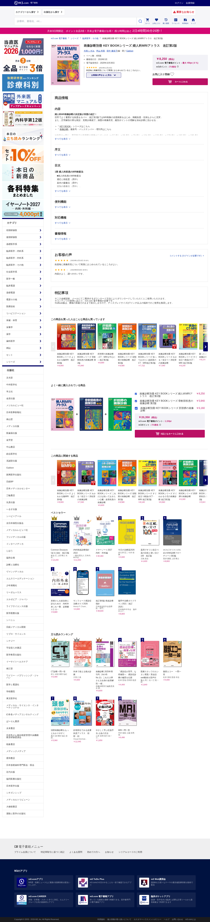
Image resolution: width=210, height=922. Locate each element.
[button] (205, 346)
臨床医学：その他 (90, 38)
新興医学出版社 (13, 474)
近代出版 (10, 772)
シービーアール (13, 516)
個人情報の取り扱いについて (119, 919)
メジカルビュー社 (15, 405)
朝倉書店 (10, 744)
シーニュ (10, 620)
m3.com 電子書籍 (59, 38)
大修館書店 (11, 806)
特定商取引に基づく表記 (52, 852)
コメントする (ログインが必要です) (186, 256)
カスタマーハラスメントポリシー (147, 919)
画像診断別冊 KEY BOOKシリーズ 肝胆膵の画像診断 (167, 409)
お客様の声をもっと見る (101, 75)
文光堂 (9, 377)
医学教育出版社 (13, 654)
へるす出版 (11, 509)
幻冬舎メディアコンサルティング (22, 714)
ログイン (179, 3)
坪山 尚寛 (100, 51)
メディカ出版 (12, 426)
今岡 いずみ (89, 51)
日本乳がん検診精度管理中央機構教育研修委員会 (22, 736)
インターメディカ (15, 544)
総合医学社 (11, 454)
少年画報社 (11, 585)
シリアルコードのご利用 (130, 852)
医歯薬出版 (11, 433)
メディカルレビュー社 (17, 530)
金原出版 (10, 398)
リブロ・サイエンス (16, 634)
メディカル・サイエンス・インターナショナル (22, 706)
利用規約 (101, 919)
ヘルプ (166, 919)
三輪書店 (10, 495)
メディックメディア (16, 751)
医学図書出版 (12, 613)
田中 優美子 (112, 51)
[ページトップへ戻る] (201, 917)
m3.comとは (190, 919)
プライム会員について (25, 852)
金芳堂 (9, 440)
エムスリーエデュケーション (20, 578)
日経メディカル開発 (16, 627)
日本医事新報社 (13, 412)
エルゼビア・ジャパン (17, 599)
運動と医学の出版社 (16, 813)
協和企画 (10, 557)
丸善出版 (10, 502)
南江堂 (9, 668)
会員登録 (190, 3)
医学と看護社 (12, 684)
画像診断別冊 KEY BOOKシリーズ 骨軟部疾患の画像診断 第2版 (166, 402)
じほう (9, 551)
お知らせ (109, 852)
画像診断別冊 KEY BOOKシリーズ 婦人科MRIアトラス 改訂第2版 (166, 394)
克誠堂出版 (11, 461)
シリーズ (75, 38)
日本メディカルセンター (18, 488)
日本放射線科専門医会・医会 (20, 765)
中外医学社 (11, 384)
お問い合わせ (177, 919)
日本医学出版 (12, 786)
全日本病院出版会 (15, 523)
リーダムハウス (13, 592)
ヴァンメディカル (15, 571)
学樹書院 (10, 691)
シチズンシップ (13, 792)
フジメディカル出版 (16, 537)
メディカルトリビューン (18, 799)
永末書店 (10, 728)
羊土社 (9, 391)
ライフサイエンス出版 (17, 606)
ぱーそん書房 (12, 721)
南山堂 (9, 419)
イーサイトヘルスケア (17, 661)
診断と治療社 (12, 564)
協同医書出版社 (13, 779)
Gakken (10, 467)
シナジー (10, 641)
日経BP (9, 481)
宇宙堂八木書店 (13, 648)
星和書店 (10, 758)
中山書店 (10, 447)
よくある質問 (75, 852)
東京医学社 (11, 698)
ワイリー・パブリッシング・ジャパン (22, 676)
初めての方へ (93, 852)
